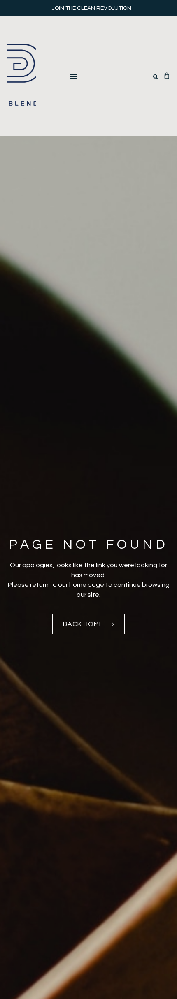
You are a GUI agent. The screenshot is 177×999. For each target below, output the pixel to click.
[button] (73, 76)
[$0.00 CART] (166, 75)
